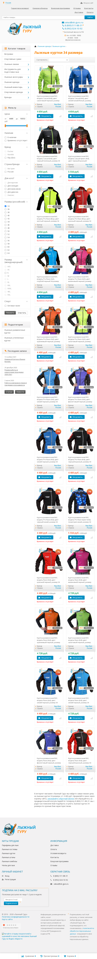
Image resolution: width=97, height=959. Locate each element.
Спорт (8, 301)
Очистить (22, 313)
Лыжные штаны (8, 857)
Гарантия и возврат (20, 8)
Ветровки (8, 54)
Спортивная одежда (13, 92)
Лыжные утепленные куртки (14, 339)
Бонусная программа (60, 8)
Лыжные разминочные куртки (14, 331)
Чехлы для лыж (8, 865)
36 (8, 209)
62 (8, 250)
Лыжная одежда (11, 82)
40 (8, 215)
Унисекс (10, 195)
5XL (8, 295)
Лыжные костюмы (9, 849)
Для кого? (9, 178)
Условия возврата (58, 853)
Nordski (10, 154)
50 (8, 231)
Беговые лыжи (13, 305)
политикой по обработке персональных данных (82, 931)
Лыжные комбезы (9, 861)
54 (8, 237)
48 (8, 228)
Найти (90, 17)
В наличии (11, 137)
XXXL (9, 288)
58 (8, 243)
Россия (10, 171)
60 (8, 247)
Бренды (8, 97)
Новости (20, 392)
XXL (8, 285)
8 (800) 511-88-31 (73, 25)
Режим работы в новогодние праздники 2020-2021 (14, 372)
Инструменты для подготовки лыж (12, 70)
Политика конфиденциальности (15, 917)
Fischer (10, 151)
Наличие (9, 133)
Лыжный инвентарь (13, 87)
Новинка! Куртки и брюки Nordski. (15, 360)
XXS (8, 266)
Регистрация (10, 879)
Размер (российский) (15, 201)
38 (8, 212)
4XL (8, 291)
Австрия (11, 168)
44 (8, 222)
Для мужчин (12, 182)
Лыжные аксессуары (13, 77)
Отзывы (77, 8)
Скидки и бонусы (40, 8)
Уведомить (46, 116)
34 (8, 206)
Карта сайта (7, 919)
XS (8, 269)
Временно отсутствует (17, 140)
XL (8, 282)
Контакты (88, 8)
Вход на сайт (88, 3)
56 (8, 240)
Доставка (79, 12)
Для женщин (12, 186)
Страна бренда (12, 164)
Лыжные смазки (11, 64)
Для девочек (12, 192)
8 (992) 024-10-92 (73, 28)
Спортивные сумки (12, 59)
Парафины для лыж (10, 845)
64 (8, 253)
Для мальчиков (14, 189)
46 (8, 225)
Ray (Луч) (11, 157)
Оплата (90, 12)
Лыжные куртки (8, 853)
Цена (7, 114)
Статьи (9, 392)
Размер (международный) (13, 260)
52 (8, 234)
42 (8, 218)
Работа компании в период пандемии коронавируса (16, 384)
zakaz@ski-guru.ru (73, 22)
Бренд (8, 147)
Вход (7, 876)
